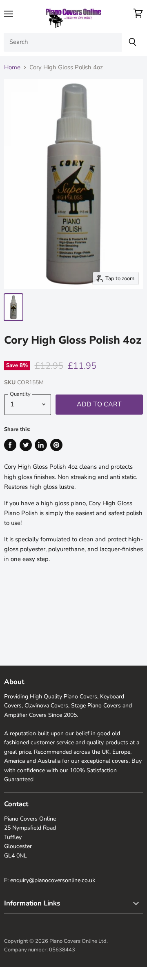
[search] (63, 42)
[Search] (132, 42)
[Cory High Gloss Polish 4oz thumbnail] (13, 307)
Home (12, 67)
